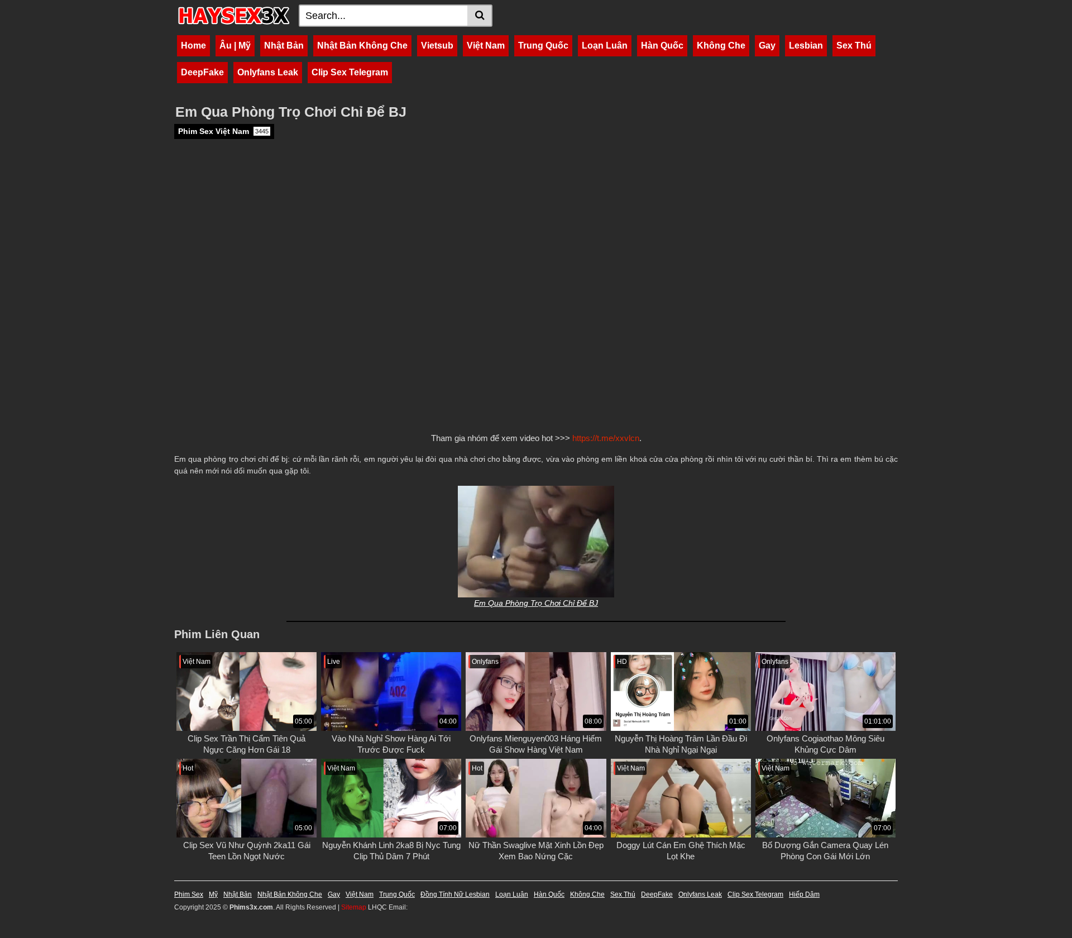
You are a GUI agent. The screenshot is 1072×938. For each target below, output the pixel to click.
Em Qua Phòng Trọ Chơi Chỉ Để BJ (536, 603)
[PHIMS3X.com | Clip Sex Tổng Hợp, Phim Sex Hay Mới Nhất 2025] (233, 15)
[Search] (479, 15)
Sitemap (353, 907)
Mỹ (213, 894)
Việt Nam (486, 45)
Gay (767, 45)
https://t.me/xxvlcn (605, 438)
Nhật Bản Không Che (362, 45)
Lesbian (806, 45)
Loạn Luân (605, 45)
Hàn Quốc (662, 45)
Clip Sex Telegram (350, 72)
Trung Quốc (543, 45)
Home (193, 45)
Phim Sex (188, 894)
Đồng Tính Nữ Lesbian (455, 894)
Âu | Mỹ (235, 45)
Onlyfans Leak (267, 72)
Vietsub (437, 45)
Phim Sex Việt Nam (223, 131)
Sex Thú (854, 45)
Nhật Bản (284, 45)
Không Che (721, 45)
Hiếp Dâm (804, 894)
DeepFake (202, 72)
